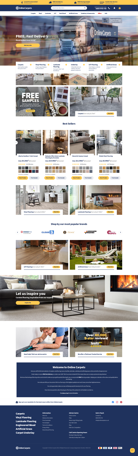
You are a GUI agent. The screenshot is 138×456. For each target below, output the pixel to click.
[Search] (84, 8)
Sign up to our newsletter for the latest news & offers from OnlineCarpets (40, 402)
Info (106, 13)
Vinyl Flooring (23, 417)
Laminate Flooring (26, 421)
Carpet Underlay (25, 433)
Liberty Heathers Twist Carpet (28, 156)
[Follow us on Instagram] (117, 402)
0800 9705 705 (101, 8)
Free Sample (34, 178)
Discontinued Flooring (48, 430)
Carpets (33, 13)
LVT (55, 13)
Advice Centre (72, 415)
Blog (70, 425)
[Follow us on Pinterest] (121, 402)
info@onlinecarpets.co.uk (102, 420)
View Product (22, 178)
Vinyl (40, 13)
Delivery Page (65, 393)
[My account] (114, 8)
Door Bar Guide (73, 423)
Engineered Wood (25, 425)
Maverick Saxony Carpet (80, 156)
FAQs (70, 418)
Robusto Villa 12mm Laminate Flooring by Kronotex (55, 157)
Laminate (48, 13)
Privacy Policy (45, 427)
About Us (44, 415)
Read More (56, 354)
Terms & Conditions (47, 425)
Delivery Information (47, 418)
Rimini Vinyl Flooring (106, 156)
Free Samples (45, 423)
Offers (100, 13)
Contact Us (98, 415)
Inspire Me (28, 303)
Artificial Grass (73, 13)
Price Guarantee (46, 420)
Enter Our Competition (74, 427)
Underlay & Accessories (88, 13)
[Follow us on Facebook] (113, 402)
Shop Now (110, 113)
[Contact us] (109, 8)
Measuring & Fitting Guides (76, 420)
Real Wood (62, 13)
